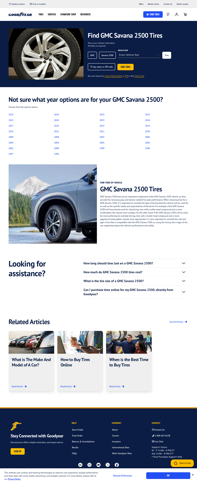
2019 (102, 120)
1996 (56, 154)
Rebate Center (153, 4)
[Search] (168, 14)
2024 (56, 114)
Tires (41, 14)
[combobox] (92, 55)
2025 (11, 114)
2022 (147, 114)
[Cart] (185, 14)
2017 (11, 125)
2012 (56, 131)
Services (52, 14)
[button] (31, 361)
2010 (147, 131)
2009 (11, 137)
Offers (141, 4)
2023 (102, 114)
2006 (147, 137)
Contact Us (167, 4)
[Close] (193, 475)
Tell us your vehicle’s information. (101, 43)
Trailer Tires (139, 76)
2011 (102, 131)
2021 (11, 120)
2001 (11, 148)
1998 (147, 148)
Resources (85, 14)
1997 (11, 154)
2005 (11, 142)
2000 (56, 148)
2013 (11, 131)
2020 (56, 120)
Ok (168, 475)
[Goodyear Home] (20, 14)
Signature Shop (68, 14)
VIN (126, 76)
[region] (98, 475)
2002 (147, 142)
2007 (102, 137)
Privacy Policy (14, 479)
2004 (56, 142)
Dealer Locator (182, 4)
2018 (147, 120)
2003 (102, 142)
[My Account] (176, 14)
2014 (147, 125)
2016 (56, 125)
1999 (102, 148)
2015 (102, 125)
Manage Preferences (122, 475)
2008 (56, 137)
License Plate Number (113, 76)
